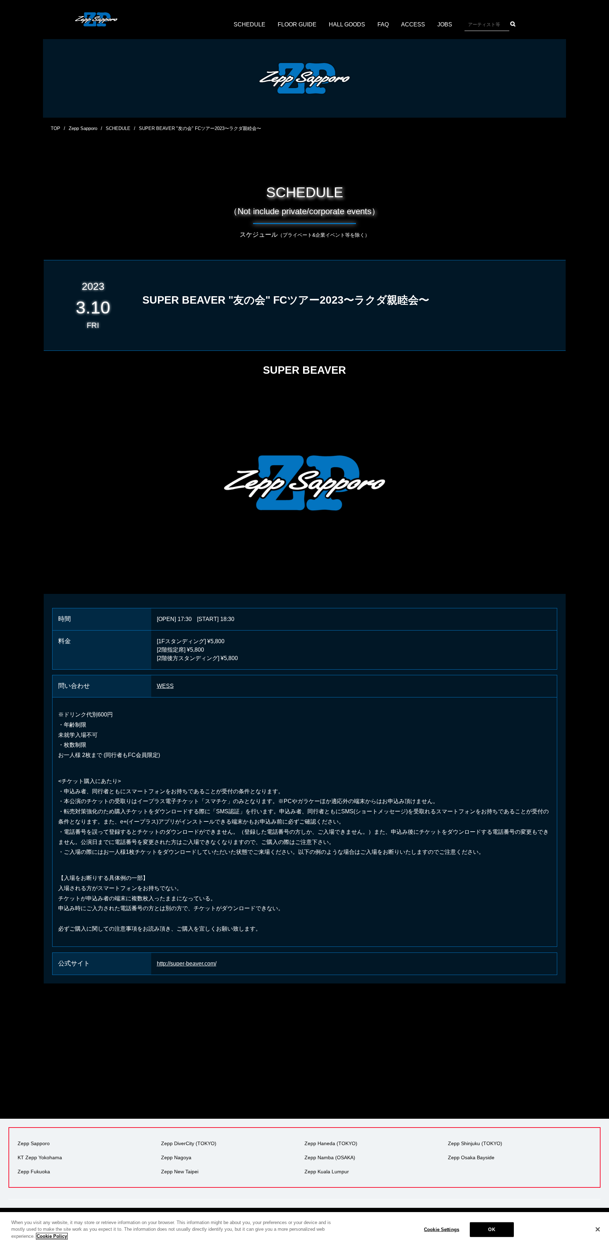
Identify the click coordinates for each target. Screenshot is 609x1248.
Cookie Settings (441, 1229)
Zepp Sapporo (83, 128)
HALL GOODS (347, 24)
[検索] (513, 24)
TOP (55, 128)
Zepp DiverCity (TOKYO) (188, 1143)
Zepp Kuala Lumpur (326, 1171)
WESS (165, 686)
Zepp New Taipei (179, 1171)
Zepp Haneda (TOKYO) (330, 1143)
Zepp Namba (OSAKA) (329, 1157)
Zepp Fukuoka (34, 1171)
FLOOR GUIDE (297, 24)
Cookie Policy (52, 1236)
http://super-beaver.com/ (186, 964)
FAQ (383, 24)
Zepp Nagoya (176, 1157)
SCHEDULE (249, 24)
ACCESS (413, 24)
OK (491, 1229)
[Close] (597, 1229)
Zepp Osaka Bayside (471, 1157)
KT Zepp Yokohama (40, 1157)
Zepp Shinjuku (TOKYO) (475, 1143)
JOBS (444, 24)
